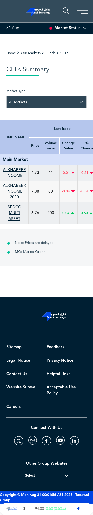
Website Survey (20, 387)
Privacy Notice (60, 360)
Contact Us (16, 374)
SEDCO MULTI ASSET (14, 213)
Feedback (56, 347)
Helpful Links (58, 374)
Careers (13, 407)
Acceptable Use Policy (61, 390)
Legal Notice (18, 360)
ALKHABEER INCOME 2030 (14, 191)
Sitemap (14, 347)
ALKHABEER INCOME (14, 173)
